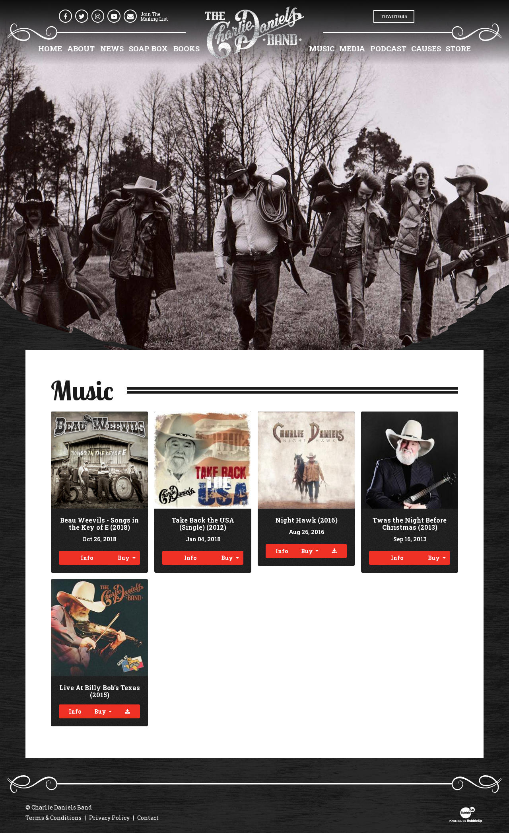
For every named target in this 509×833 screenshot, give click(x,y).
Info (87, 558)
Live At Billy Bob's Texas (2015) (99, 691)
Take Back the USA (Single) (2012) (203, 523)
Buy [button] (124, 558)
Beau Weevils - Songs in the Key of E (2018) (99, 523)
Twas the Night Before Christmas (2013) (410, 523)
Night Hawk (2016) (306, 520)
